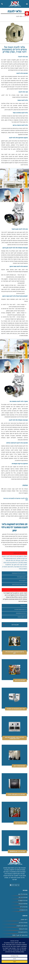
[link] (27, 13)
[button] (27, 4)
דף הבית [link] (25, 16)
